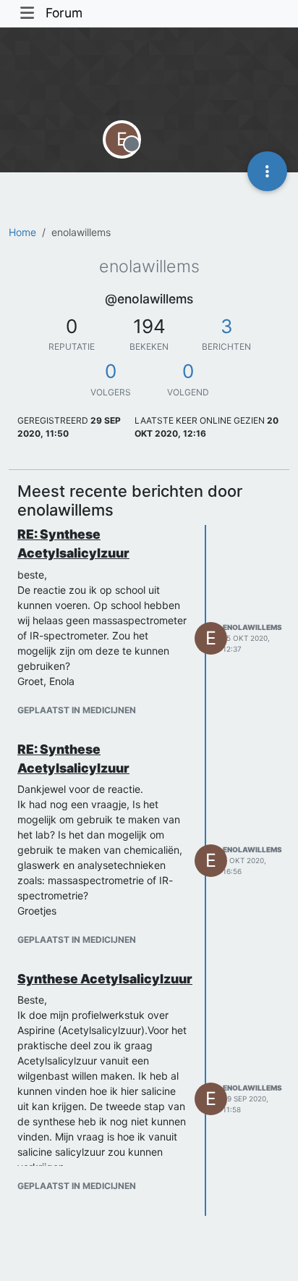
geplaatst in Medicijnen (76, 710)
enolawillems (252, 627)
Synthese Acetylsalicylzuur (104, 978)
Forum (64, 12)
